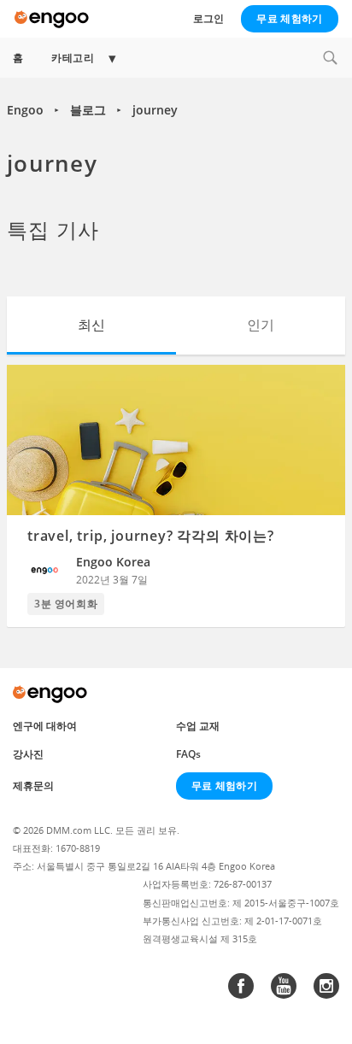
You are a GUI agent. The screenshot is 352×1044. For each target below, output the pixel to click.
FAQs (188, 754)
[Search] (330, 58)
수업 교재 (198, 725)
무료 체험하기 (289, 18)
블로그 (88, 110)
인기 (260, 324)
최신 (91, 324)
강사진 (28, 754)
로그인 (208, 18)
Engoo (25, 110)
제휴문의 (33, 785)
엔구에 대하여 (45, 725)
